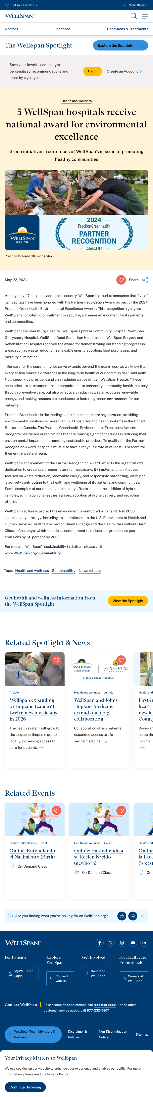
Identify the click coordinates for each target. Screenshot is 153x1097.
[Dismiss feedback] (142, 916)
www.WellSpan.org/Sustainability (33, 553)
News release (90, 570)
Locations (62, 29)
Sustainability (64, 570)
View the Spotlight (128, 601)
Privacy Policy (57, 1074)
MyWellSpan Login (23, 973)
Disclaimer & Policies (77, 1034)
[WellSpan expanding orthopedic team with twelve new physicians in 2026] (41, 747)
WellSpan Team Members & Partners (34, 1034)
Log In (92, 71)
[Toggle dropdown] (120, 45)
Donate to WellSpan (98, 973)
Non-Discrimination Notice (113, 1034)
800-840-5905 (105, 1005)
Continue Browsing (25, 1087)
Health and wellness (77, 101)
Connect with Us (62, 978)
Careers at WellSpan (135, 978)
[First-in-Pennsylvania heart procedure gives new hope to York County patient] (142, 747)
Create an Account (122, 71)
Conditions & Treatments (127, 29)
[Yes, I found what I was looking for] (121, 916)
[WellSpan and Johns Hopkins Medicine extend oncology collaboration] (104, 741)
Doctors (11, 29)
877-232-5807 (98, 1010)
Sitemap (142, 1034)
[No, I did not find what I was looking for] (132, 916)
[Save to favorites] (121, 280)
